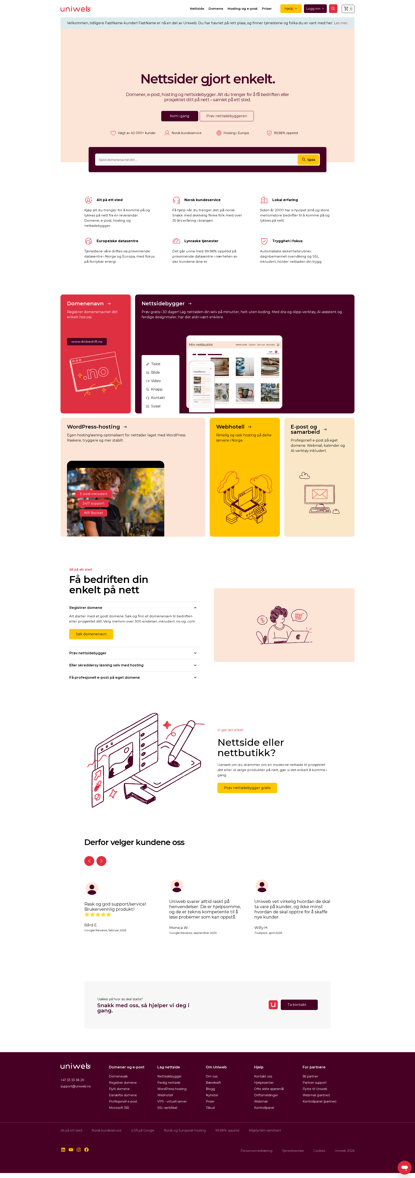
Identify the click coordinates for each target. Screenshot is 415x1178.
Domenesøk (118, 1076)
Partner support (315, 1083)
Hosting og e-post (243, 8)
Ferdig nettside (168, 1083)
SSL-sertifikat (167, 1108)
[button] (333, 8)
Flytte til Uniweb (315, 1089)
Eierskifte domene (123, 1095)
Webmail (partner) (316, 1095)
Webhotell (165, 1095)
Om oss (211, 1076)
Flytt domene (119, 1089)
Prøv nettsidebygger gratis (247, 788)
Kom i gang (179, 116)
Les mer (341, 23)
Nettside (197, 8)
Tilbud (210, 1108)
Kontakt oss (263, 1076)
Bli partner (310, 1076)
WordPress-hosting (172, 1089)
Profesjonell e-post (123, 1101)
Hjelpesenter (264, 1083)
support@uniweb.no (76, 1086)
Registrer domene (123, 1083)
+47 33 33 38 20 (72, 1080)
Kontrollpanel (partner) (319, 1101)
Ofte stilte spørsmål (269, 1089)
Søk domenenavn (91, 634)
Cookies (319, 1151)
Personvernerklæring (256, 1151)
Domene (216, 8)
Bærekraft (213, 1083)
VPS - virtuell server (172, 1101)
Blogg (210, 1089)
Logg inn (313, 8)
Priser (267, 8)
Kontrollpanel (264, 1108)
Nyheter (212, 1095)
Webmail (261, 1101)
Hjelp (288, 8)
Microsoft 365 (119, 1108)
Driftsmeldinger (266, 1095)
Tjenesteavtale (293, 1151)
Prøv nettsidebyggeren (226, 116)
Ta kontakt (296, 1005)
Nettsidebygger (169, 1076)
